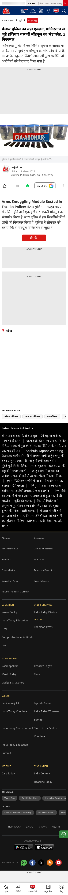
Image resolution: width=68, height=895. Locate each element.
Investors (6, 559)
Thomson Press (43, 627)
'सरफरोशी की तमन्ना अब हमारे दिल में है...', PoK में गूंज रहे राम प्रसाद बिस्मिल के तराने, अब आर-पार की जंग (34, 446)
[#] (27, 187)
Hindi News (8, 20)
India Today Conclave (14, 711)
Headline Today (43, 781)
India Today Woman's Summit (46, 715)
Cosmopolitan (10, 666)
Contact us (39, 537)
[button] (61, 889)
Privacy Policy (8, 570)
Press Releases (41, 580)
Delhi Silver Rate (30, 798)
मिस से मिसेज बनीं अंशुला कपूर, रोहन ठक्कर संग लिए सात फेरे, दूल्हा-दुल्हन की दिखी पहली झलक (31, 506)
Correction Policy (10, 580)
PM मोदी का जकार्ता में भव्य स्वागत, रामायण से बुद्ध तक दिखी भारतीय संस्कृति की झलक (34, 496)
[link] (65, 3)
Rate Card (39, 559)
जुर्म (20, 20)
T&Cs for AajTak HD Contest (15, 591)
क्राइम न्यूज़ (32, 20)
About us (6, 537)
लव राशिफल (52, 416)
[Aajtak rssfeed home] (50, 862)
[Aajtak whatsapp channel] (24, 863)
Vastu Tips (9, 798)
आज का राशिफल (32, 416)
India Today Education (15, 620)
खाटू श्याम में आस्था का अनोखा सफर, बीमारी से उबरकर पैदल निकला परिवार (32, 476)
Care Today (8, 773)
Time (37, 674)
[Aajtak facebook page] (32, 862)
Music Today (9, 674)
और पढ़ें (33, 237)
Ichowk (43, 826)
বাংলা (47, 3)
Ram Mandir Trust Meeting (17, 812)
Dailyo (29, 826)
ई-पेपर (40, 3)
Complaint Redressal (44, 548)
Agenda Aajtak (42, 703)
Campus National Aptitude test (17, 641)
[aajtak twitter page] (41, 862)
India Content (42, 773)
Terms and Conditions (44, 570)
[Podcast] (41, 11)
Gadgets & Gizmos (13, 682)
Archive (56, 826)
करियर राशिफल (11, 416)
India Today (56, 3)
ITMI (4, 628)
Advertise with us (10, 548)
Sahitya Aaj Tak (11, 703)
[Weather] (33, 12)
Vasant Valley (10, 612)
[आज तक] (6, 10)
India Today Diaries (45, 612)
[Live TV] (56, 12)
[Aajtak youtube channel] (58, 862)
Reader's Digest (43, 666)
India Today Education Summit (15, 749)
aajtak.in (16, 167)
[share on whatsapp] (63, 834)
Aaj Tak (31, 3)
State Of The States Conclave (45, 732)
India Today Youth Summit (17, 728)
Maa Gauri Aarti (46, 812)
